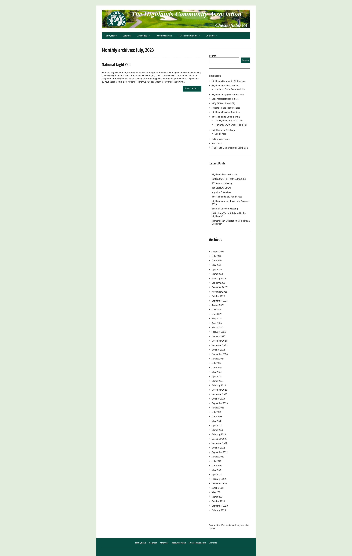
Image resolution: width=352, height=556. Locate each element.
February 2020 (219, 510)
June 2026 (217, 260)
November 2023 (219, 394)
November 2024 (219, 345)
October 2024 (218, 349)
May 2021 (217, 492)
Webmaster (226, 525)
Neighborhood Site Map (223, 130)
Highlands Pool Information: (225, 85)
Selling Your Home (221, 139)
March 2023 (217, 430)
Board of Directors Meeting (225, 208)
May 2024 (217, 372)
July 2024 (216, 363)
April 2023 (217, 425)
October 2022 (218, 447)
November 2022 (219, 443)
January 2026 (218, 283)
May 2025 (217, 318)
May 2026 (217, 265)
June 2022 (217, 465)
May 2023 (217, 421)
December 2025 (219, 287)
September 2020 (220, 506)
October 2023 (218, 398)
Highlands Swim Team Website (230, 89)
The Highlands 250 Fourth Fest (227, 196)
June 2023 (217, 416)
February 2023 (219, 434)
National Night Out (116, 64)
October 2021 (218, 488)
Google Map (220, 134)
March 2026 (217, 274)
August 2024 (218, 358)
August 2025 (218, 305)
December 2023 (219, 390)
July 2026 (216, 256)
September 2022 (220, 452)
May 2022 (217, 470)
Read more (190, 88)
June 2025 (217, 314)
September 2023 (220, 403)
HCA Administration (187, 35)
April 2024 (217, 376)
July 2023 (216, 412)
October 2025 (218, 296)
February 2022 (219, 479)
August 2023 (218, 407)
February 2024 (219, 385)
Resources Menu (164, 35)
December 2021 (219, 483)
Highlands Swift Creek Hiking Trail (231, 125)
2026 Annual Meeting (222, 183)
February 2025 (219, 332)
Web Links (217, 143)
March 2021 (217, 497)
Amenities (142, 35)
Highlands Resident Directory (226, 112)
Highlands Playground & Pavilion (228, 94)
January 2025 (218, 336)
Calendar (127, 35)
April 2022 (217, 474)
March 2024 (217, 381)
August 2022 (218, 456)
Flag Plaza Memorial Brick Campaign (230, 148)
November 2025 (219, 292)
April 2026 (217, 269)
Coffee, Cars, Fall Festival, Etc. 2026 (229, 179)
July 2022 (216, 461)
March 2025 (217, 327)
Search (212, 55)
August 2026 (218, 251)
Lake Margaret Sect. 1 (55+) (225, 99)
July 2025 (216, 309)
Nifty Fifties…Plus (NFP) (223, 103)
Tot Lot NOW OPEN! (221, 187)
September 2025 (220, 300)
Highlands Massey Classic (224, 174)
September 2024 (220, 354)
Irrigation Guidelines (222, 192)
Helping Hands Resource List (226, 108)
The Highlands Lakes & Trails (226, 116)
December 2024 (219, 341)
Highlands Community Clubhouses (228, 81)
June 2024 (217, 367)
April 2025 (217, 323)
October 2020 (218, 501)
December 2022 (219, 439)
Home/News (111, 35)
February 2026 (219, 278)
